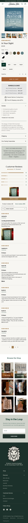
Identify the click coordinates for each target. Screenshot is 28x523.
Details (3, 106)
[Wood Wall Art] (7, 404)
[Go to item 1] (14, 191)
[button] (5, 40)
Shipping (4, 136)
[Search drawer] (22, 4)
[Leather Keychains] (21, 404)
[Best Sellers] (21, 370)
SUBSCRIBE (14, 436)
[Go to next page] (18, 347)
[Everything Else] (21, 387)
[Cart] (25, 4)
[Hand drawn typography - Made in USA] (14, 1)
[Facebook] (7, 509)
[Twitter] (10, 509)
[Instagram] (4, 509)
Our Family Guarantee (8, 141)
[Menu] (2, 4)
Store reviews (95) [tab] (20, 204)
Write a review (14, 199)
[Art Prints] (7, 370)
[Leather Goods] (7, 387)
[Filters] (3, 208)
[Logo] (14, 4)
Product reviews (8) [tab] (7, 204)
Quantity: (3, 74)
